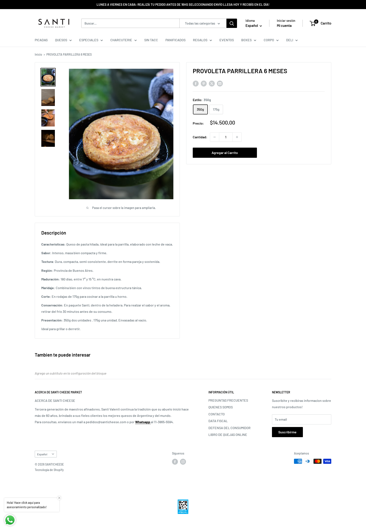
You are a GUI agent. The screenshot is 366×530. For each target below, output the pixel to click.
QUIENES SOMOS (220, 407)
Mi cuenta (284, 25)
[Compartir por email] (220, 83)
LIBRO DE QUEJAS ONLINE (227, 435)
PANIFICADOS (175, 40)
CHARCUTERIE (121, 40)
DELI (289, 40)
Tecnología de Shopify (49, 470)
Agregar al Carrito (225, 153)
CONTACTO (216, 414)
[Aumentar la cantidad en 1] (237, 137)
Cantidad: (200, 137)
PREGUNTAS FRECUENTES (228, 400)
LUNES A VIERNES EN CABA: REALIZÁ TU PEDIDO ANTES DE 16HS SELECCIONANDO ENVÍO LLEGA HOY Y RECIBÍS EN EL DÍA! (183, 4)
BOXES (246, 40)
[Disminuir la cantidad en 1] (214, 137)
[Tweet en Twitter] (212, 83)
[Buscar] (231, 23)
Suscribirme (287, 432)
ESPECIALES (88, 40)
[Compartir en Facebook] (196, 83)
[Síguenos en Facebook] (175, 462)
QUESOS (61, 40)
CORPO (269, 40)
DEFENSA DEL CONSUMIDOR (229, 428)
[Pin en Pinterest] (204, 83)
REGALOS (200, 40)
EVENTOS (226, 40)
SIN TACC (151, 40)
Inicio (38, 54)
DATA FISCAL (218, 421)
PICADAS (41, 40)
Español (42, 454)
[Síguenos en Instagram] (183, 462)
